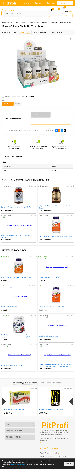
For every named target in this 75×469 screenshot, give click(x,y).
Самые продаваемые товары (25, 383)
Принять (69, 463)
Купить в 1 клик (50, 122)
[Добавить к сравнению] (70, 43)
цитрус (17, 103)
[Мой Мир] (62, 130)
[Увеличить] (37, 64)
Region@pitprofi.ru (52, 453)
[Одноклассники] (59, 130)
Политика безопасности (17, 464)
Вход (4, 10)
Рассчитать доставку (33, 130)
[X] (65, 130)
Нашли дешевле (16, 130)
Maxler (54, 166)
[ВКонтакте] (56, 130)
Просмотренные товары (51, 383)
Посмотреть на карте (46, 443)
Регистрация (11, 10)
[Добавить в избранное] (70, 39)
